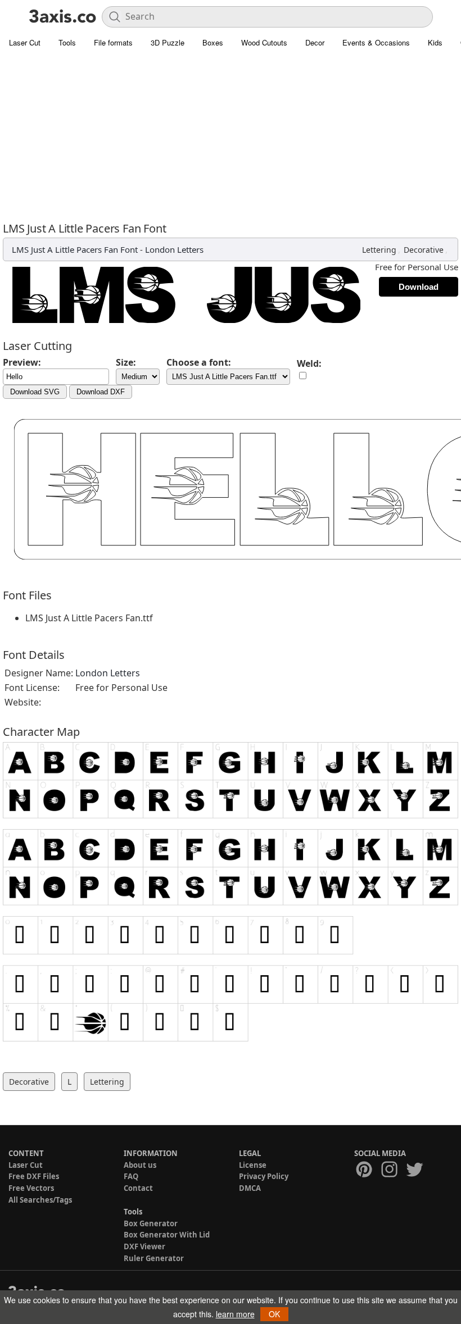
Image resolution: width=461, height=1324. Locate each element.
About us (140, 1165)
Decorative (424, 249)
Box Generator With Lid (167, 1235)
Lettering (379, 249)
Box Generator (151, 1223)
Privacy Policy (263, 1176)
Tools (67, 42)
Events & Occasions (376, 42)
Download (419, 287)
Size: (126, 362)
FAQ (131, 1176)
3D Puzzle (167, 42)
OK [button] (274, 1314)
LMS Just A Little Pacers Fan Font (75, 249)
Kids (435, 42)
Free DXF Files (33, 1176)
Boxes (212, 42)
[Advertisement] (230, 137)
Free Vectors (31, 1188)
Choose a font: (198, 362)
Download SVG (35, 392)
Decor (314, 42)
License (252, 1165)
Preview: (22, 362)
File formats (113, 42)
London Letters (174, 249)
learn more (235, 1314)
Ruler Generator (154, 1258)
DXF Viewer (144, 1246)
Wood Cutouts (264, 42)
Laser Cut (24, 42)
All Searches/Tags (40, 1200)
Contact (138, 1188)
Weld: (309, 363)
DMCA (250, 1188)
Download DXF (100, 392)
